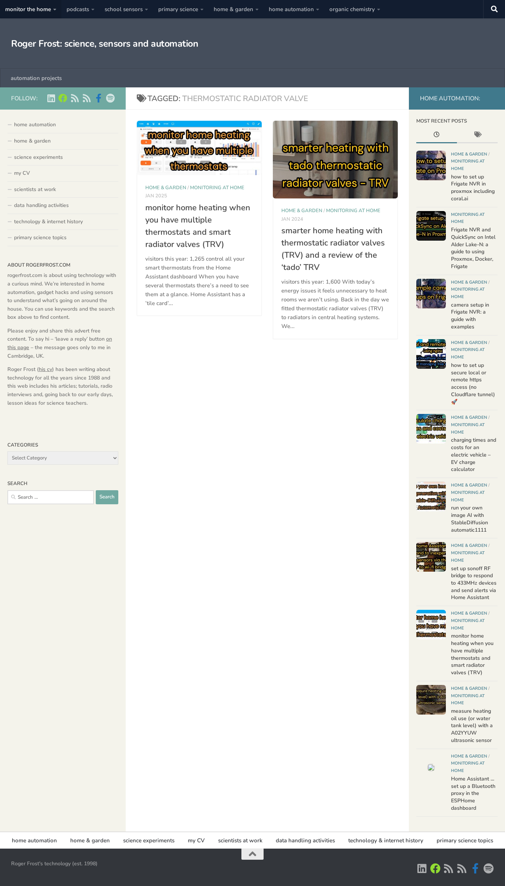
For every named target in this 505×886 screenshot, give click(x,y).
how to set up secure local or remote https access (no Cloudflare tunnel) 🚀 (473, 383)
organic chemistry (352, 9)
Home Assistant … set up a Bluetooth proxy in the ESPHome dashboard (473, 793)
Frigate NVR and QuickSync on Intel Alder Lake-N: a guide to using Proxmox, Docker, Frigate (473, 248)
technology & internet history (48, 221)
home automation (291, 9)
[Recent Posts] (436, 135)
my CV (22, 173)
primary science (178, 9)
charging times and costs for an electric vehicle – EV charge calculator (473, 455)
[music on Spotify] (110, 98)
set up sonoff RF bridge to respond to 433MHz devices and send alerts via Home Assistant (473, 583)
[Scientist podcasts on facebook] (98, 98)
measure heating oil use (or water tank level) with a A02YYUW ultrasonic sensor (472, 726)
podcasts (78, 9)
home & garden (233, 9)
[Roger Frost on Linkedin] (51, 98)
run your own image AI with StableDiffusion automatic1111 (469, 518)
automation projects (36, 78)
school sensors (124, 9)
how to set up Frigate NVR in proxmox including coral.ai (473, 187)
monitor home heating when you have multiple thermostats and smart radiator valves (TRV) (472, 654)
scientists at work (35, 189)
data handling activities (41, 205)
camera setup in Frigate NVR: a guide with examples (470, 315)
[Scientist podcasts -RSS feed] (74, 98)
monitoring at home (217, 187)
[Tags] (477, 135)
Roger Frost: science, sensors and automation (104, 43)
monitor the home (28, 9)
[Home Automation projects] (62, 98)
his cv (45, 369)
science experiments (38, 157)
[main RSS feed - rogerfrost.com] (86, 98)
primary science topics (40, 237)
